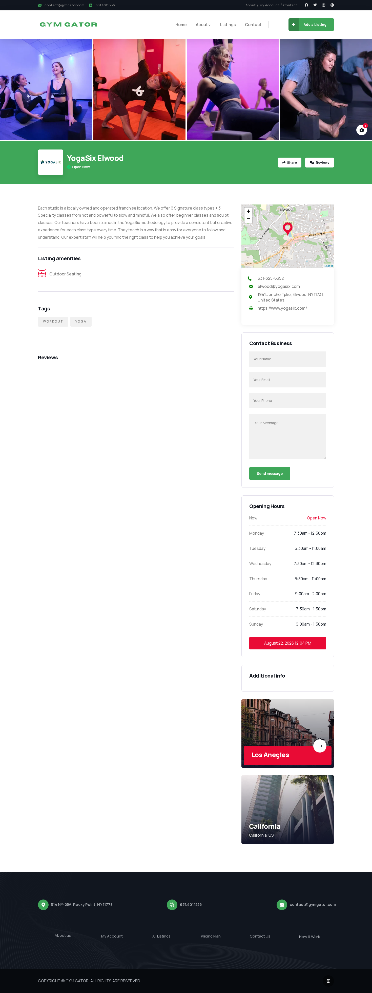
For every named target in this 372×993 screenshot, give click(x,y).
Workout (53, 321)
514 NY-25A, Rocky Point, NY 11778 (82, 904)
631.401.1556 (191, 904)
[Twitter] (315, 5)
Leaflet (328, 266)
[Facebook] (306, 5)
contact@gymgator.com (313, 904)
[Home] (68, 24)
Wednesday (260, 563)
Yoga (81, 321)
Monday (256, 533)
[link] (287, 733)
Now (253, 518)
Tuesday (257, 548)
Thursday (258, 579)
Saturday (257, 609)
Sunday (256, 624)
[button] (362, 90)
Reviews (322, 162)
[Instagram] (323, 5)
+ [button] (248, 211)
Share (292, 162)
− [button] (248, 219)
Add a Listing (315, 24)
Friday (254, 593)
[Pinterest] (332, 5)
